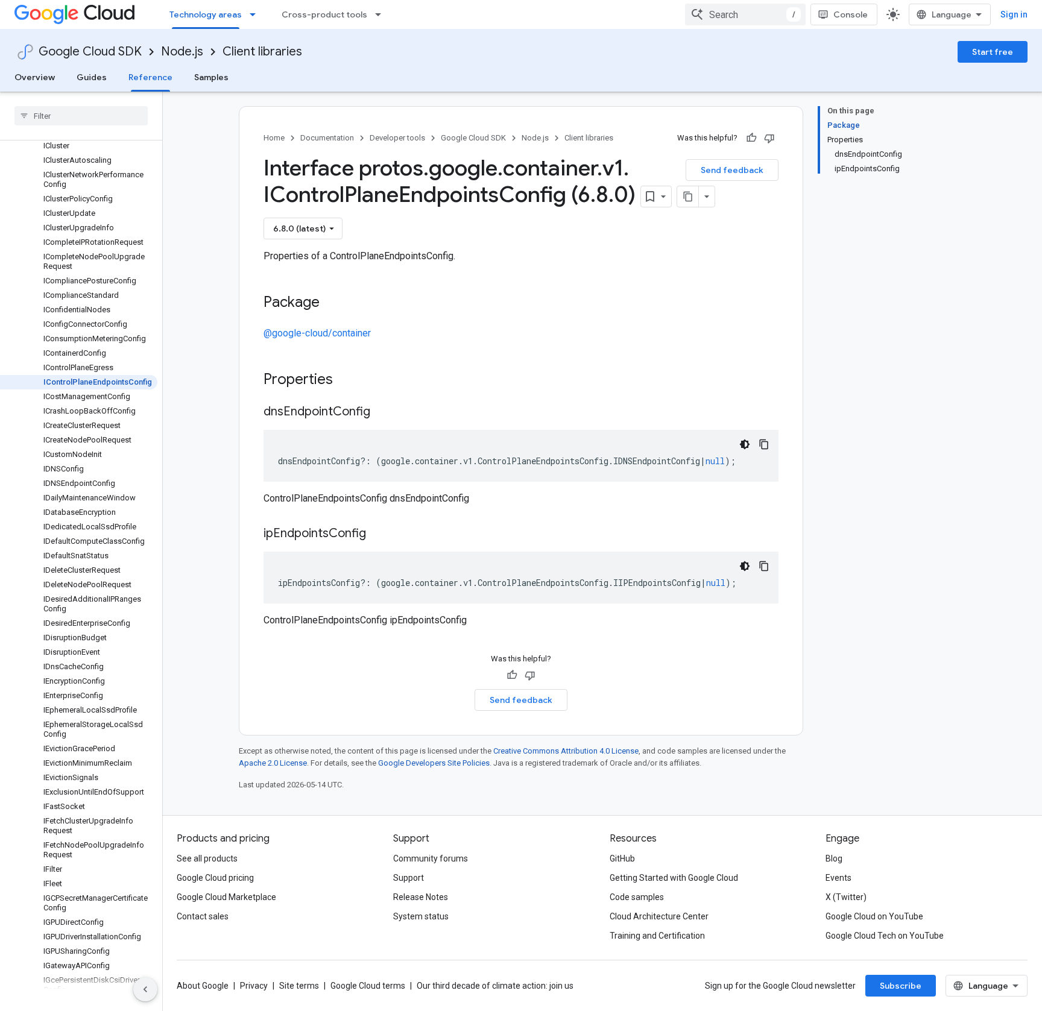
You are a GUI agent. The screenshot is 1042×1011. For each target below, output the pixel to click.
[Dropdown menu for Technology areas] (256, 14)
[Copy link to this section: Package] (332, 303)
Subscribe (900, 985)
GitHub (622, 858)
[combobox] (745, 14)
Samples (211, 77)
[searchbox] (81, 115)
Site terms (299, 986)
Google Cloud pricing (215, 878)
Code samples (637, 897)
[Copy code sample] (764, 444)
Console (850, 14)
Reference (150, 77)
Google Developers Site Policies (434, 762)
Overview (34, 77)
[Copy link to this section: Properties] (348, 380)
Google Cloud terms (367, 986)
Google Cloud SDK (90, 51)
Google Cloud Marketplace (226, 897)
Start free (992, 51)
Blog (834, 858)
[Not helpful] (769, 138)
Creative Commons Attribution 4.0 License (566, 750)
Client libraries (262, 51)
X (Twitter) (846, 897)
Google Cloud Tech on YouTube (885, 935)
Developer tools (397, 137)
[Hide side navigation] (145, 989)
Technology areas (205, 14)
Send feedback (732, 170)
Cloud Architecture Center (659, 916)
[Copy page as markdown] (688, 196)
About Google (203, 986)
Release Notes (420, 897)
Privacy (254, 986)
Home (274, 137)
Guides (92, 77)
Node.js (182, 51)
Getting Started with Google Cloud (674, 878)
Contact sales (203, 916)
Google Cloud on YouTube (874, 916)
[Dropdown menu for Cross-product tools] (381, 14)
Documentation (327, 137)
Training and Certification (657, 935)
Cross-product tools (324, 14)
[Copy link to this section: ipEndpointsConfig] (378, 534)
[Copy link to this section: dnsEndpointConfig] (382, 412)
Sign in (1014, 14)
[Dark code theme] (744, 444)
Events (838, 878)
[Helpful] (751, 138)
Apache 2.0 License (273, 762)
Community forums (430, 858)
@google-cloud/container (317, 333)
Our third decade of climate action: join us (495, 986)
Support (408, 878)
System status (421, 916)
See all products (207, 858)
